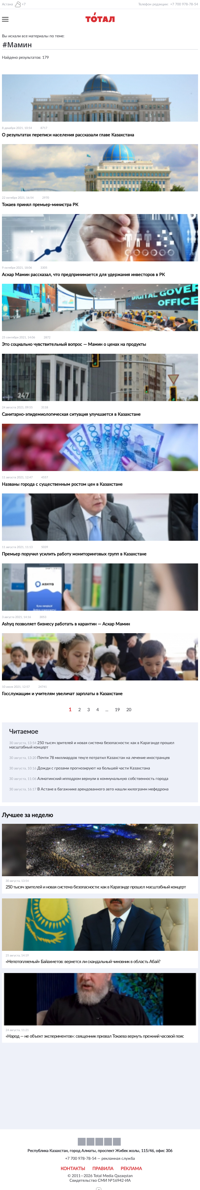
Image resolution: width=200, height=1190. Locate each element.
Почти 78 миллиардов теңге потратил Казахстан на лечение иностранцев (103, 758)
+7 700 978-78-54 (184, 4)
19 (117, 710)
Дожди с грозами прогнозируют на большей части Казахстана (93, 768)
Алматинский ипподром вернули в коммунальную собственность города (102, 779)
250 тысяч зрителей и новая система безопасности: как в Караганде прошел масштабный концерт (96, 887)
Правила (102, 1169)
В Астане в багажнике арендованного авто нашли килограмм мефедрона (103, 789)
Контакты (73, 1169)
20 (128, 710)
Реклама (131, 1169)
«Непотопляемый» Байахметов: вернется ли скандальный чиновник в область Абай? (83, 962)
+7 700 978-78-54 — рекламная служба (100, 1158)
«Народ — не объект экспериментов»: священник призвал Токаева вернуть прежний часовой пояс (95, 1036)
